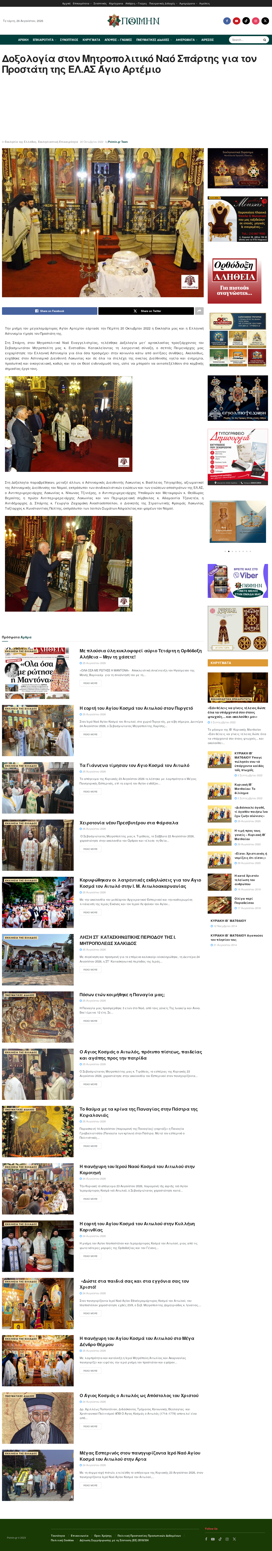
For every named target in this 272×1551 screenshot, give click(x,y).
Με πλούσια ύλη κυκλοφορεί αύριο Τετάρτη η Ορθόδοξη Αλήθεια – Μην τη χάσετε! (141, 653)
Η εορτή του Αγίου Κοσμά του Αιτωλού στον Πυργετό (136, 708)
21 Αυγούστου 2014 (225, 945)
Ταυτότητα (58, 1535)
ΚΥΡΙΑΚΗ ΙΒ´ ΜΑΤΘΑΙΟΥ (228, 920)
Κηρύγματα (116, 3)
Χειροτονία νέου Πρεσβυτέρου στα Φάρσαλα (129, 822)
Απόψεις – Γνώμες (136, 3)
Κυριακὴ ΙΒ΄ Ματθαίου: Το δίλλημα (245, 788)
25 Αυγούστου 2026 (94, 663)
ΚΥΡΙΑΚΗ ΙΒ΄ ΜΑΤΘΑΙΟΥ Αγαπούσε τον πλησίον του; (237, 937)
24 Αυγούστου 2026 (94, 1178)
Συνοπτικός (100, 3)
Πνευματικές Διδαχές (162, 3)
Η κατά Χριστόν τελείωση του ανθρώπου (247, 879)
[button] (225, 551)
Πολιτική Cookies (62, 1540)
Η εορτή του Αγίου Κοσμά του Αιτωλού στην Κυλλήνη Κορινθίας (137, 1226)
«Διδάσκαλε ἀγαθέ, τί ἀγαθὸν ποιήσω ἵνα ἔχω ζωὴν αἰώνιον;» (251, 811)
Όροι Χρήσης (103, 1535)
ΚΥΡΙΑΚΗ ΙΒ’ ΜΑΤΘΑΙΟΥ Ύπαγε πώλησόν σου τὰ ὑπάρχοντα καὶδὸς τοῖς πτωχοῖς (249, 761)
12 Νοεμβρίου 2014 (225, 926)
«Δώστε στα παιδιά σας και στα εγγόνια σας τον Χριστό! (134, 1284)
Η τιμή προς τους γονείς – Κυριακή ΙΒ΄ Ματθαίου (250, 834)
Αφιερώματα (187, 3)
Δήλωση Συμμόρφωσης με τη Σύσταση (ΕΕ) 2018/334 (114, 1540)
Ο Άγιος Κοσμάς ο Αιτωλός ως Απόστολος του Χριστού (139, 1395)
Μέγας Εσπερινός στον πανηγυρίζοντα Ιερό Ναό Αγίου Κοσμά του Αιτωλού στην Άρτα (140, 1456)
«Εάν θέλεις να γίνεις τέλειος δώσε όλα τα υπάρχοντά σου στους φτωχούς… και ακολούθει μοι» (237, 712)
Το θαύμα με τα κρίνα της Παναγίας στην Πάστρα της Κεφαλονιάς (139, 1112)
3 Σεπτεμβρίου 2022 (223, 722)
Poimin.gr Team (118, 142)
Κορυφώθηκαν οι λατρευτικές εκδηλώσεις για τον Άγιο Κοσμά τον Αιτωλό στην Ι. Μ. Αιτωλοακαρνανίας (140, 883)
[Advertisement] (136, 108)
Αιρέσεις (204, 3)
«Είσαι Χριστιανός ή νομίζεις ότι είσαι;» (251, 855)
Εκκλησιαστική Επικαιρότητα (58, 142)
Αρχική (66, 3)
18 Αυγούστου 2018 (249, 889)
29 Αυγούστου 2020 (249, 821)
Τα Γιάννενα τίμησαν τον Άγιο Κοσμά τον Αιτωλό (134, 765)
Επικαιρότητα (81, 3)
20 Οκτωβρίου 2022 (91, 142)
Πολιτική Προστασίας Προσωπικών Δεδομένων (149, 1535)
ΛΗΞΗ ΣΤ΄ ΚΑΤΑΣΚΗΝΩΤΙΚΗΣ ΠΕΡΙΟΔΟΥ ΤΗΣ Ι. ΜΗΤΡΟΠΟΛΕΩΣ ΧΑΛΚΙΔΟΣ (128, 940)
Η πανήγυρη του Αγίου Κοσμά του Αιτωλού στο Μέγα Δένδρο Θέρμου (137, 1341)
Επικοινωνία (79, 1535)
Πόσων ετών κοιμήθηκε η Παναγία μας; (122, 994)
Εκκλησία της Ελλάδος (20, 142)
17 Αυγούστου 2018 (249, 908)
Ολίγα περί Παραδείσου (244, 900)
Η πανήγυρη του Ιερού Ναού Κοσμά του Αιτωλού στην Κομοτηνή (137, 1169)
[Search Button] (265, 39)
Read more (90, 683)
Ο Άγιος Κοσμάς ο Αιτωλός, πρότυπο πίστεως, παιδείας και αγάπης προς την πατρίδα (141, 1054)
